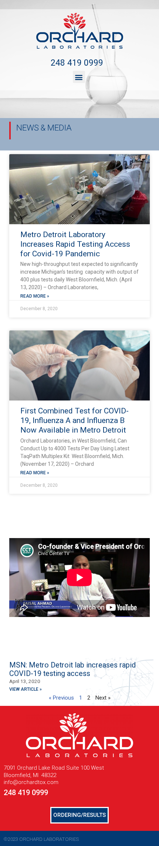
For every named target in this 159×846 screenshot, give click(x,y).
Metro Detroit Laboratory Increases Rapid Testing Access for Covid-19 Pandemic (75, 244)
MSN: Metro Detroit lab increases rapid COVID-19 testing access (72, 669)
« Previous (61, 697)
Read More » (34, 296)
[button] (79, 77)
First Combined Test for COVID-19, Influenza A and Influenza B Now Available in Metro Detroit (74, 420)
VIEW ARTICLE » (25, 689)
